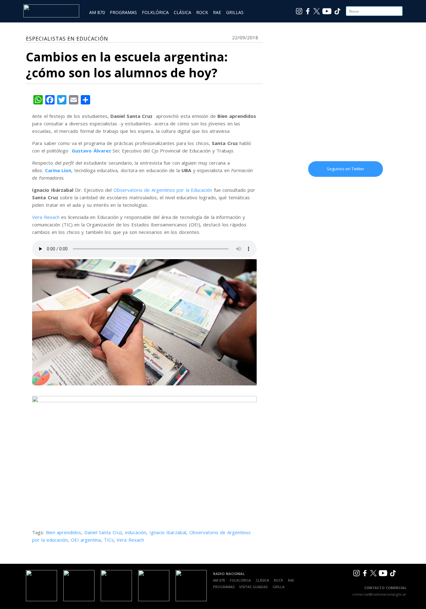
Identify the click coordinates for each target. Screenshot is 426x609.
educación (135, 532)
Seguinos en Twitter (345, 169)
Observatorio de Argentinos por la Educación (163, 190)
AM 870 (97, 12)
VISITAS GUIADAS (253, 586)
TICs (109, 540)
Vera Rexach (46, 217)
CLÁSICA (182, 12)
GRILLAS (235, 12)
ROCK (202, 12)
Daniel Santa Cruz (103, 532)
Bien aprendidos (63, 532)
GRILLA (278, 586)
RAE (217, 12)
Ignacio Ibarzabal (167, 532)
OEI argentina (86, 540)
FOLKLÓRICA (155, 12)
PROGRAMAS (123, 12)
